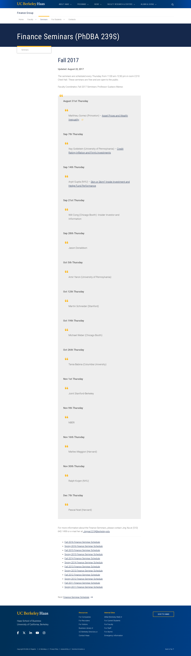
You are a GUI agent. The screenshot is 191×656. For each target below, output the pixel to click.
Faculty (30, 19)
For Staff (107, 628)
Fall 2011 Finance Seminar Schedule (82, 583)
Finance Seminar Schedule (76, 597)
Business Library (86, 628)
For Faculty (108, 624)
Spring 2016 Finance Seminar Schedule (84, 546)
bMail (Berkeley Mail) (113, 617)
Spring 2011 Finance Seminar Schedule (84, 587)
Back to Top (169, 649)
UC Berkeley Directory (88, 632)
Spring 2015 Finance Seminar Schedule (84, 554)
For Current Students (112, 621)
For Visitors (83, 624)
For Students (56, 19)
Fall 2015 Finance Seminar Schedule (82, 550)
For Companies (85, 617)
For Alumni (108, 632)
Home (22, 20)
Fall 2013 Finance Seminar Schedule (82, 566)
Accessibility (65, 649)
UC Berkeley (43, 649)
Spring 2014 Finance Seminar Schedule (84, 562)
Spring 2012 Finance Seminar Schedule (84, 579)
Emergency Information (113, 635)
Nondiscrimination (78, 649)
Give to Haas (163, 614)
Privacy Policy (54, 649)
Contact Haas (84, 635)
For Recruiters (84, 621)
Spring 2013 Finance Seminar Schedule (84, 570)
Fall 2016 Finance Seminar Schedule (82, 542)
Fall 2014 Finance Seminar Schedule (82, 558)
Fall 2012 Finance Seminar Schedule (82, 574)
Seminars (44, 19)
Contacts (72, 19)
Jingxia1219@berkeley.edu (97, 531)
